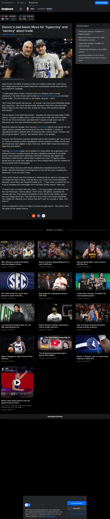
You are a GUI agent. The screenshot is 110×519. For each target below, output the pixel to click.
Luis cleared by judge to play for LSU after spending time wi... (16, 326)
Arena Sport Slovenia (48, 96)
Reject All (76, 508)
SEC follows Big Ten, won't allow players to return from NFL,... (14, 294)
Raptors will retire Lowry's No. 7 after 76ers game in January (92, 39)
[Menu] (20, 9)
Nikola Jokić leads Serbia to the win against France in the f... (15, 402)
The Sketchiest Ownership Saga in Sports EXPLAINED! (53, 354)
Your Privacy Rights (77, 513)
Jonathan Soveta (8, 34)
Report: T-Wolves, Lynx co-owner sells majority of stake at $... (92, 357)
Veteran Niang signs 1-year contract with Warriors (91, 263)
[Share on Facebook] (38, 216)
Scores (41, 9)
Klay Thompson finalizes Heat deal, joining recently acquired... (91, 326)
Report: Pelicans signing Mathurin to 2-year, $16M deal (54, 263)
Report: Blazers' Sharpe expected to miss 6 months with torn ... (53, 326)
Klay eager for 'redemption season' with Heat (53, 294)
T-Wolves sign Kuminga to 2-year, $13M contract (92, 50)
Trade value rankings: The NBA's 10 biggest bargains (91, 33)
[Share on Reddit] (33, 216)
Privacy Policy (50, 516)
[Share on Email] (43, 216)
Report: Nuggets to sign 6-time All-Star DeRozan (17, 357)
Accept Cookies (76, 503)
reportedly (14, 151)
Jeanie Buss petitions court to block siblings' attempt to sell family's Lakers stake (92, 57)
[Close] (84, 498)
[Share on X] (28, 216)
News (49, 9)
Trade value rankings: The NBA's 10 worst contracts (91, 44)
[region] (55, 507)
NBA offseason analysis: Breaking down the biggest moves (14, 263)
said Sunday (42, 127)
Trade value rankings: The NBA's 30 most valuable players (91, 294)
